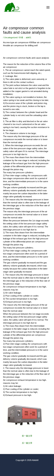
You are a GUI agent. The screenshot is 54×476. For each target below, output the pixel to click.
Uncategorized (10, 37)
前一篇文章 (27, 436)
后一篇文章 (27, 443)
